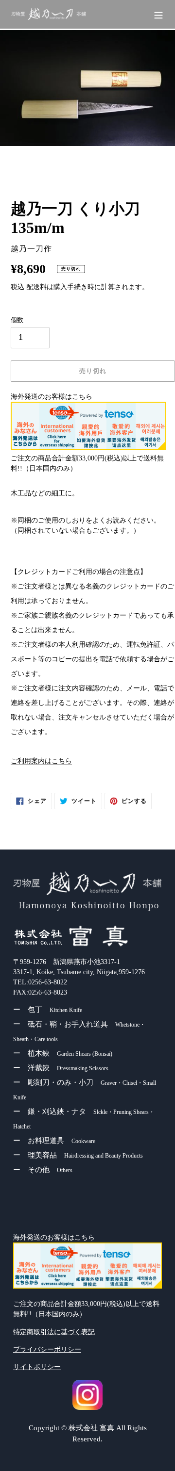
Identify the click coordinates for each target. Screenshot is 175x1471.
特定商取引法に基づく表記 (54, 1332)
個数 (17, 320)
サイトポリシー (37, 1367)
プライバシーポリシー (47, 1349)
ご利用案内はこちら (41, 761)
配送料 (36, 287)
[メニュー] (158, 14)
